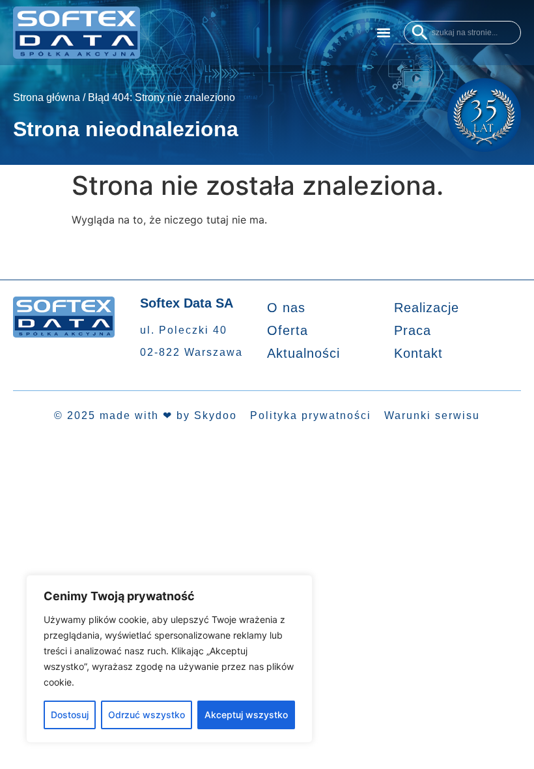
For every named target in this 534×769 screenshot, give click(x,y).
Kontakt (418, 353)
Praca (412, 330)
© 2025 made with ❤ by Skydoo (145, 415)
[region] (169, 659)
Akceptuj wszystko (246, 714)
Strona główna (46, 97)
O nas (286, 307)
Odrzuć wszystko (146, 714)
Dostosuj (70, 714)
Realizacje (426, 307)
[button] (383, 32)
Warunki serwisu (432, 415)
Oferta (287, 330)
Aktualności (303, 353)
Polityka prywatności (310, 415)
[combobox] (462, 32)
